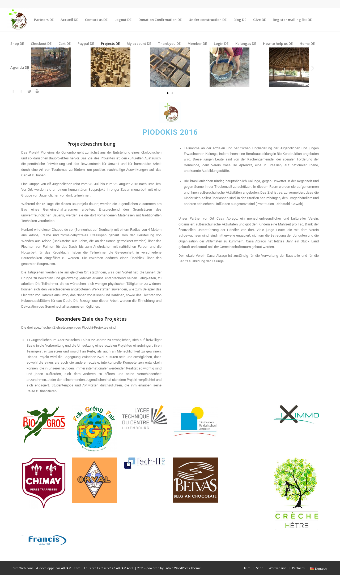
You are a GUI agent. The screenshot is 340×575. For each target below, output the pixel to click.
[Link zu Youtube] (37, 91)
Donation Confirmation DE (160, 19)
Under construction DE (208, 19)
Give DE (259, 19)
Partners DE (44, 19)
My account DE (139, 43)
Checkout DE (41, 43)
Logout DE (122, 19)
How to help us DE (278, 43)
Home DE (307, 43)
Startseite (18, 19)
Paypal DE (86, 43)
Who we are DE (48, 67)
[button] (167, 93)
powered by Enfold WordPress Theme (173, 568)
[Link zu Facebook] (13, 91)
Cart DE (64, 43)
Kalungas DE (245, 43)
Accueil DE (69, 19)
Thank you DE (169, 43)
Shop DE (17, 43)
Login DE (221, 43)
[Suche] (69, 67)
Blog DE (239, 19)
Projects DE (110, 43)
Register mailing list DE (292, 19)
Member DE (197, 43)
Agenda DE (19, 67)
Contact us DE (96, 19)
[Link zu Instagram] (29, 91)
